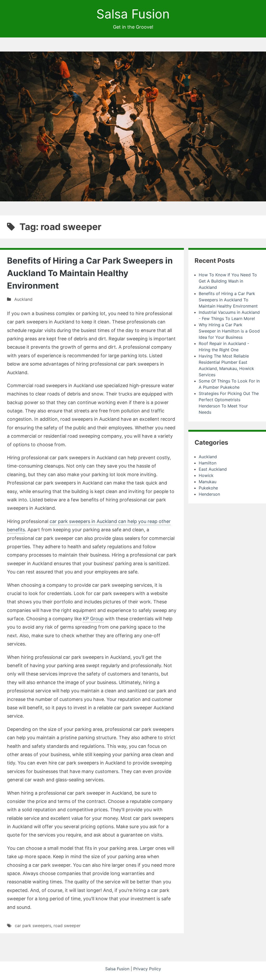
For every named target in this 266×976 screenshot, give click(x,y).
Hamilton (207, 462)
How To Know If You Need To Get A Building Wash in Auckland (228, 281)
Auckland (23, 299)
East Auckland (213, 469)
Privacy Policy (147, 968)
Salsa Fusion (133, 14)
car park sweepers (33, 925)
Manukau (207, 481)
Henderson (209, 494)
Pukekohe (208, 487)
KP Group (93, 618)
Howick (206, 475)
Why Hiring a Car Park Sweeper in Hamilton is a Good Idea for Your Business (229, 331)
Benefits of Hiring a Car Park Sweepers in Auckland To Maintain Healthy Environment (90, 273)
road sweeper (67, 925)
